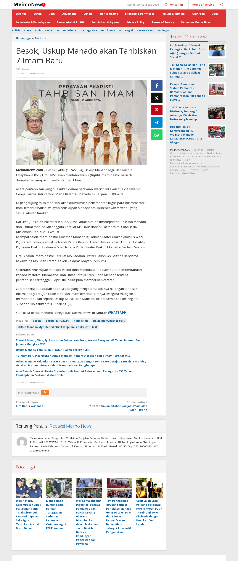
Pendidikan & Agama (208, 166)
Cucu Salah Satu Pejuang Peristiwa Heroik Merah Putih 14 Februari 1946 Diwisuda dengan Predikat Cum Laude (149, 512)
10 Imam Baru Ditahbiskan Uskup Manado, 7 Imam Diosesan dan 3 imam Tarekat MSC (73, 355)
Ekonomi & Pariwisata (182, 156)
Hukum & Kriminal (208, 156)
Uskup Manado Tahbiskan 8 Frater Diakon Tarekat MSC (53, 350)
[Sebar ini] (157, 85)
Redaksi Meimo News (71, 426)
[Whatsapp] (157, 134)
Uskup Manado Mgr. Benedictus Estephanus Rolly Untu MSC (58, 327)
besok (37, 320)
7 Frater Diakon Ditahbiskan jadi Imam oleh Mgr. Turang (118, 406)
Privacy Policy (177, 170)
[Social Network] (221, 4)
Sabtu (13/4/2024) (57, 320)
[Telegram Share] (157, 122)
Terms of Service (198, 170)
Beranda (198, 149)
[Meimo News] (29, 4)
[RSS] (45, 392)
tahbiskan (81, 320)
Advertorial (186, 153)
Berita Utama (214, 153)
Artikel (199, 153)
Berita (210, 149)
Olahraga (175, 159)
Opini (173, 153)
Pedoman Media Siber (182, 173)
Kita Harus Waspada (29, 404)
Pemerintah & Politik (181, 166)
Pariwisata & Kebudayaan (185, 163)
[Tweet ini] (157, 98)
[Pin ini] (157, 110)
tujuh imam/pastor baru (109, 320)
